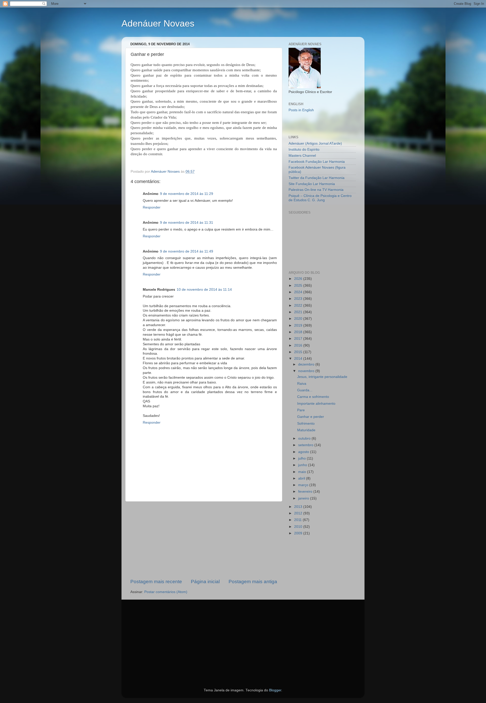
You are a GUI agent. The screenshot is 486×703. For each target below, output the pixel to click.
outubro (305, 438)
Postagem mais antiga (253, 581)
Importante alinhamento (316, 403)
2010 (298, 527)
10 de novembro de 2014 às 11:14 (204, 289)
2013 (298, 507)
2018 (298, 332)
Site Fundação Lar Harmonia (312, 184)
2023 (298, 299)
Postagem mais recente (156, 581)
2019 (298, 325)
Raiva (301, 383)
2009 (298, 533)
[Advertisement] (204, 540)
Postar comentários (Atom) (165, 592)
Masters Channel (302, 155)
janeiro (304, 498)
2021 (298, 312)
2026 (298, 279)
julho (302, 458)
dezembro (306, 364)
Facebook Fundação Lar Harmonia (317, 162)
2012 (298, 513)
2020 (298, 319)
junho (303, 465)
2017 (298, 339)
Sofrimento (306, 423)
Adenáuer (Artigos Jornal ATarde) (315, 143)
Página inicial (205, 581)
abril (302, 478)
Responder (151, 207)
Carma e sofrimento (313, 397)
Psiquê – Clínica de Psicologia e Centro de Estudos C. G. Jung (320, 198)
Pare (301, 410)
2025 (298, 285)
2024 (298, 292)
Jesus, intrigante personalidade (322, 377)
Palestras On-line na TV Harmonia (316, 190)
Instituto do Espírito (304, 149)
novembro (306, 371)
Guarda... (304, 390)
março (303, 485)
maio (302, 472)
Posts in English (301, 110)
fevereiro (305, 491)
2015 (298, 352)
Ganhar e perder (310, 417)
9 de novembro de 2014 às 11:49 (186, 251)
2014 (298, 358)
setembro (306, 445)
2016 (298, 345)
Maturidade (306, 430)
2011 (298, 520)
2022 (298, 305)
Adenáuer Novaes (158, 23)
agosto (304, 452)
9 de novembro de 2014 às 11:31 (186, 222)
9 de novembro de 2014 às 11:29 (186, 194)
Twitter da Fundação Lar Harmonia (317, 178)
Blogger (275, 690)
